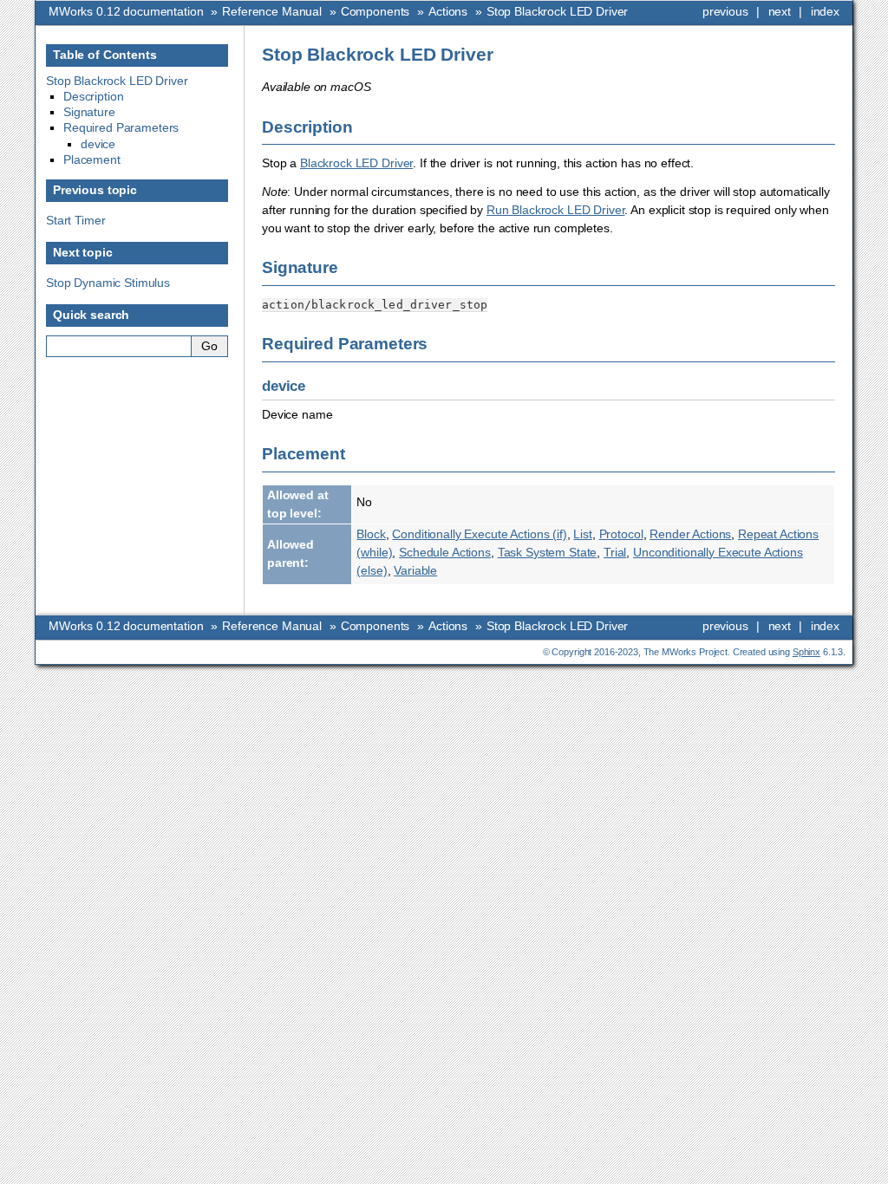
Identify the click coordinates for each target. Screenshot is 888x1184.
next (779, 11)
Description (93, 96)
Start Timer (75, 220)
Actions (447, 11)
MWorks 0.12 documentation (126, 11)
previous (725, 11)
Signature (89, 112)
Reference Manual (272, 11)
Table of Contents (105, 55)
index (825, 11)
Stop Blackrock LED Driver (557, 11)
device (98, 144)
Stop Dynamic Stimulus (108, 282)
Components (375, 11)
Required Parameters (121, 127)
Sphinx (806, 652)
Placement (92, 159)
